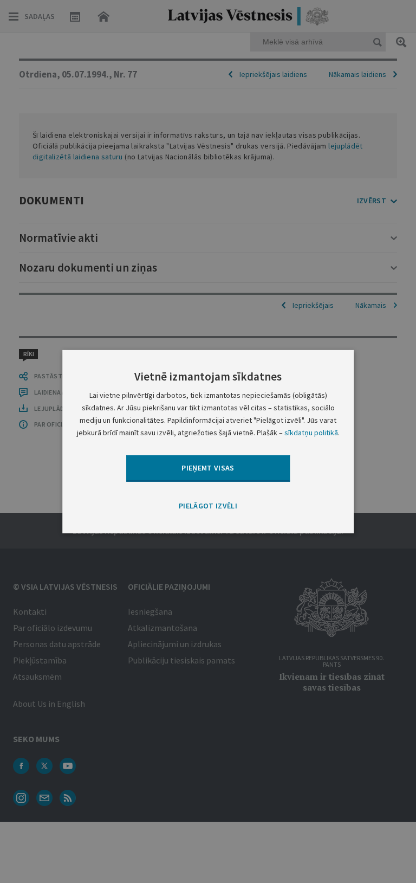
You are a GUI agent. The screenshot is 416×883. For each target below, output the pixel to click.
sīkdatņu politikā (311, 432)
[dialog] (208, 441)
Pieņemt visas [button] (208, 468)
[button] (208, 505)
